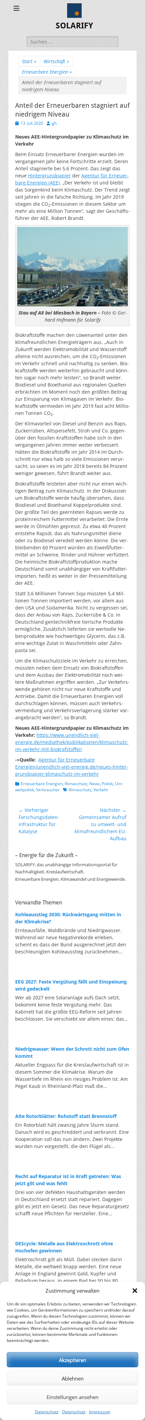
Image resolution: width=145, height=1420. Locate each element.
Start (29, 61)
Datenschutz (47, 1412)
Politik (107, 784)
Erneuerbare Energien (47, 72)
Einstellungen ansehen (72, 1397)
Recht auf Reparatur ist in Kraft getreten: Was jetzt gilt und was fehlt (68, 1180)
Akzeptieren (72, 1359)
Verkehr (100, 790)
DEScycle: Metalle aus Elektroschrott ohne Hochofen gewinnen (64, 1247)
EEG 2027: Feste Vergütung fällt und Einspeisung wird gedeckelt (71, 985)
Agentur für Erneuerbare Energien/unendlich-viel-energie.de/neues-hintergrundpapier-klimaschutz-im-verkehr (71, 766)
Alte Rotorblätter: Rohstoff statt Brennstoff (66, 1116)
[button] (135, 1290)
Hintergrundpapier (49, 175)
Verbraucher (48, 790)
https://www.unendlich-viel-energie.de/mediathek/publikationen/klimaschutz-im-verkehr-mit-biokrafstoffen (71, 742)
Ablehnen (73, 1378)
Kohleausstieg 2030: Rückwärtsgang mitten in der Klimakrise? (68, 918)
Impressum (99, 1412)
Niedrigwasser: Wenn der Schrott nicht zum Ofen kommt (72, 1052)
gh (54, 123)
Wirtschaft (56, 61)
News (94, 784)
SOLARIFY (74, 25)
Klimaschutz (76, 784)
